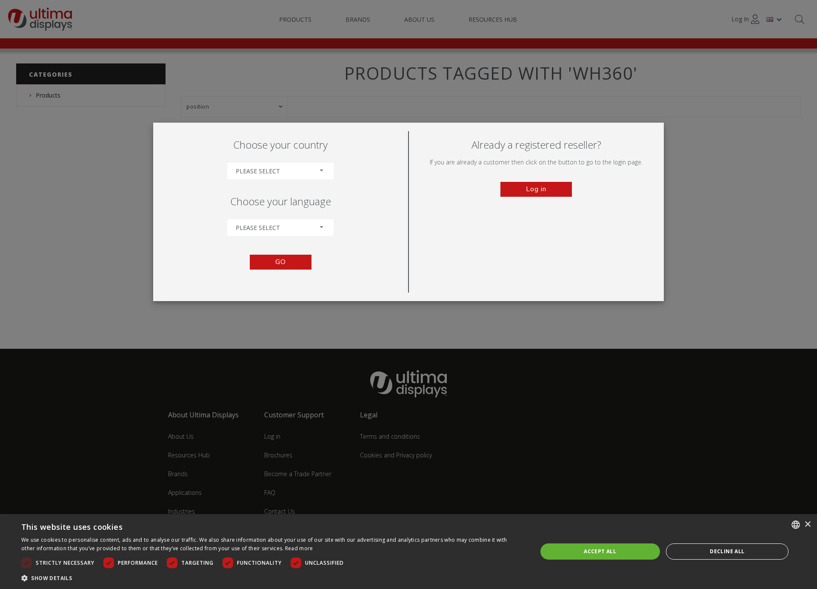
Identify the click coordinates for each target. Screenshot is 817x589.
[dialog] (408, 551)
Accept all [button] (600, 551)
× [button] (807, 524)
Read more (299, 548)
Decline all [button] (727, 551)
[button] (271, 578)
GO (280, 262)
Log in (536, 189)
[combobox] (280, 171)
